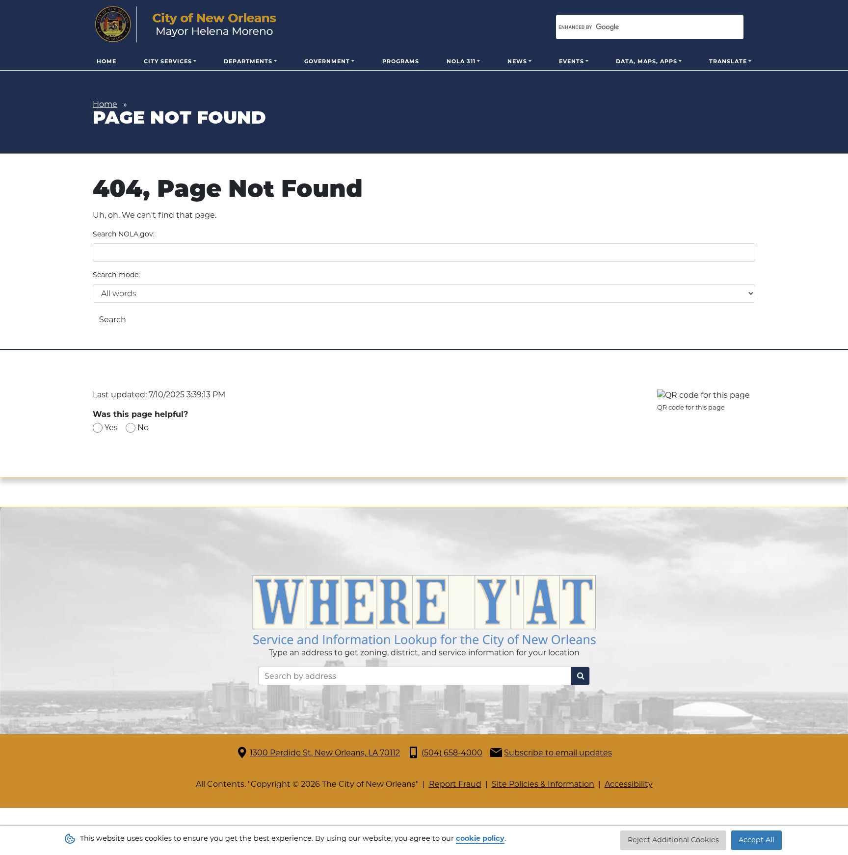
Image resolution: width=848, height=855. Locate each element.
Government (327, 61)
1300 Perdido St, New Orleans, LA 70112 (325, 752)
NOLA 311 (461, 61)
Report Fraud (455, 784)
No (143, 427)
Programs (400, 61)
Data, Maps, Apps (646, 61)
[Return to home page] (186, 24)
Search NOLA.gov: (124, 234)
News (517, 61)
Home (106, 61)
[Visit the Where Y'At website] (424, 610)
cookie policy (480, 838)
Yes (111, 427)
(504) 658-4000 (452, 752)
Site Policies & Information (543, 784)
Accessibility (629, 784)
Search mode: (116, 274)
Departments (248, 61)
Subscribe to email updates (558, 752)
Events (571, 61)
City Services (168, 61)
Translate (728, 61)
